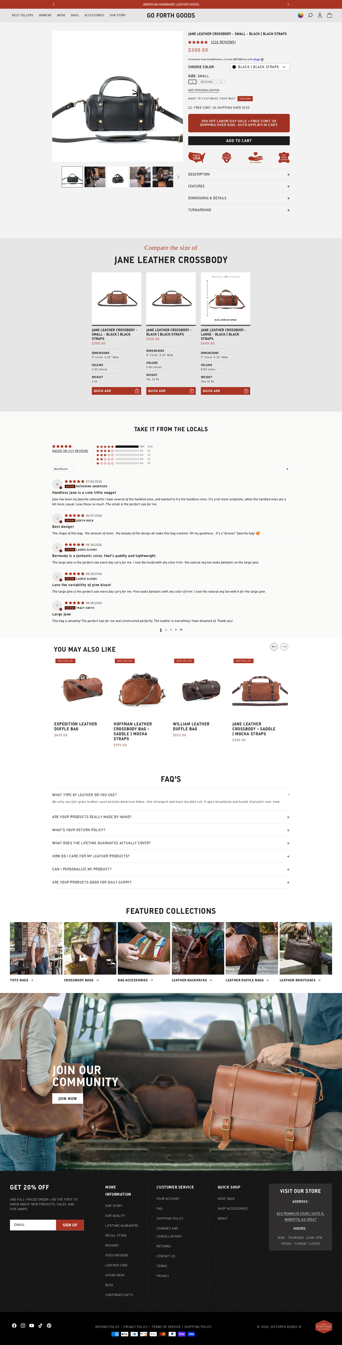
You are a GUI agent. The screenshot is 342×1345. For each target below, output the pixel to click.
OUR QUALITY (115, 1216)
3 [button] (171, 630)
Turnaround (199, 210)
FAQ (159, 1208)
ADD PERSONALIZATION (203, 90)
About (223, 1218)
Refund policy (107, 1327)
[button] (301, 15)
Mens (61, 15)
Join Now (67, 1098)
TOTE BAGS (19, 980)
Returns (164, 1246)
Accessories (94, 15)
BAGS (75, 15)
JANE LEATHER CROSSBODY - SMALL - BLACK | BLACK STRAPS (114, 334)
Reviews (112, 1245)
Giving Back (115, 1275)
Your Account (168, 1199)
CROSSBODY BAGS (79, 980)
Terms (162, 1266)
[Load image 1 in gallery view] (72, 177)
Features (196, 186)
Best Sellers (22, 15)
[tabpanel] (82, 700)
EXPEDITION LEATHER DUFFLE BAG (75, 726)
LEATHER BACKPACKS (190, 980)
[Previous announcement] (53, 4)
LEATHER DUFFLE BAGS (245, 980)
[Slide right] (178, 177)
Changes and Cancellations (169, 1232)
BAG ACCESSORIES (133, 980)
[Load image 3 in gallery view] (117, 177)
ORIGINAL (207, 82)
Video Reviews (116, 1255)
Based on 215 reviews (70, 451)
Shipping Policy (170, 1218)
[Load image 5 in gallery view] (163, 177)
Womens (45, 15)
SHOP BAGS (226, 1199)
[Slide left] (56, 177)
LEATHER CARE (116, 1265)
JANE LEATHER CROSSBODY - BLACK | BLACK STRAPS (169, 332)
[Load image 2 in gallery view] (95, 177)
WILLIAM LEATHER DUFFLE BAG (191, 726)
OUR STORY (118, 15)
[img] (75, 481)
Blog (109, 1285)
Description (199, 174)
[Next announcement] (288, 4)
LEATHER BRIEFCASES (298, 980)
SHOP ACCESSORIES (233, 1208)
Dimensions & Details (207, 198)
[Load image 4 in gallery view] (140, 177)
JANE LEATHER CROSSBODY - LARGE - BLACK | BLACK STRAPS (223, 334)
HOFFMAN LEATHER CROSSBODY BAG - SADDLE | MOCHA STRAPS (133, 731)
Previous (274, 647)
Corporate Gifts (119, 1295)
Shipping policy (198, 1327)
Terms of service (166, 1327)
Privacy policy (136, 1327)
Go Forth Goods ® (286, 1327)
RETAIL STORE (116, 1235)
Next (284, 647)
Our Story (113, 1206)
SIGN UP (70, 1225)
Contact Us (166, 1256)
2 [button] (166, 630)
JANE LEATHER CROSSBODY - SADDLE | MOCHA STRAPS (254, 728)
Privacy (163, 1276)
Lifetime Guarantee (122, 1226)
